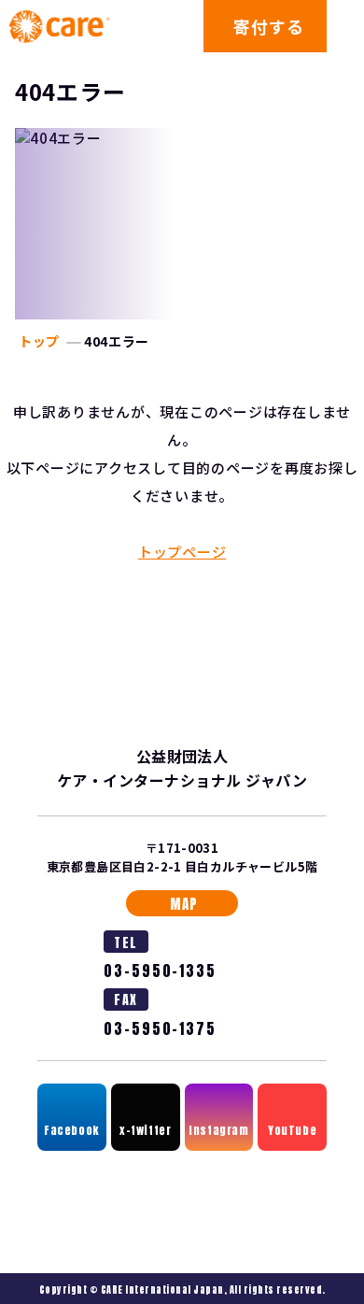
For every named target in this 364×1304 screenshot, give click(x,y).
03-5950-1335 (160, 971)
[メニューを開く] (345, 26)
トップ (39, 341)
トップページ (182, 551)
